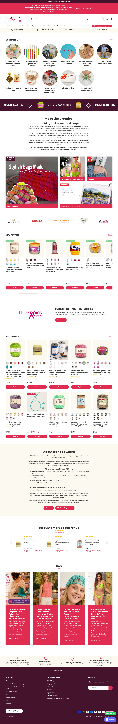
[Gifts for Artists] (68, 78)
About (8, 681)
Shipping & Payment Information (57, 684)
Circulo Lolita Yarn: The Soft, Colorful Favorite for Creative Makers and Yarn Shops (72, 614)
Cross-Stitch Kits (44, 26)
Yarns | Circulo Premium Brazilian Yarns (13, 64)
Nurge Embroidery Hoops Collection (31, 89)
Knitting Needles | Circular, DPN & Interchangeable (50, 64)
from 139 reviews (59, 532)
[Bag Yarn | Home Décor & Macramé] (104, 51)
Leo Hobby (12, 716)
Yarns (14, 26)
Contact (49, 690)
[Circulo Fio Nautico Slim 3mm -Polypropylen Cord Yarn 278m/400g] (81, 401)
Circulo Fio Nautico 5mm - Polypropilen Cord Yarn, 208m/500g (58, 373)
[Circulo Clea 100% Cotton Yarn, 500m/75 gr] (59, 401)
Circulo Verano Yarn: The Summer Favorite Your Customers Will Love (99, 614)
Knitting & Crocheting (27, 26)
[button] (111, 19)
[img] (59, 531)
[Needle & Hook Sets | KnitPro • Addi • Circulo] (86, 51)
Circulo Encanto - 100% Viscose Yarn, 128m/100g (14, 423)
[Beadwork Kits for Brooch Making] (86, 78)
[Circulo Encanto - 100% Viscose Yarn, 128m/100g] (15, 401)
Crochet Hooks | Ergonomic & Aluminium (32, 64)
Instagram (66, 490)
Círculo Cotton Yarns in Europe (15, 684)
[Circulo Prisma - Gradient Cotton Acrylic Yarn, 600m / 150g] (35, 248)
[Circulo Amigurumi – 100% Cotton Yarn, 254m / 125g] (102, 350)
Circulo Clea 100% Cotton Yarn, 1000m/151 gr (74, 269)
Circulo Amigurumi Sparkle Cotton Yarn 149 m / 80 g (94, 265)
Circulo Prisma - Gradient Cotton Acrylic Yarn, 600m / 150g (35, 265)
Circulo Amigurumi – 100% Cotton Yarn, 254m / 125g (102, 372)
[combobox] (53, 19)
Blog (7, 695)
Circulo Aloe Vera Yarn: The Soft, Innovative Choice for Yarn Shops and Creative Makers (44, 614)
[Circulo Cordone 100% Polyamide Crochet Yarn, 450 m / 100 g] (55, 248)
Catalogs (57, 26)
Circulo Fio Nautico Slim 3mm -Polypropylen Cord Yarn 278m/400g (80, 424)
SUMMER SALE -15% (93, 105)
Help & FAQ (50, 681)
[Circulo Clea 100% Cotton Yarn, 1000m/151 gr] (75, 248)
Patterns (65, 26)
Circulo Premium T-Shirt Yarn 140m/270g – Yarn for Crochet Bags (36, 373)
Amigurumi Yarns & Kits (13, 89)
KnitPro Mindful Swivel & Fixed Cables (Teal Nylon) (36, 415)
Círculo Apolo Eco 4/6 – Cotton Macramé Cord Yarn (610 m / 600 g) (102, 424)
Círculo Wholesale (11, 692)
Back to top (58, 670)
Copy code (88, 8)
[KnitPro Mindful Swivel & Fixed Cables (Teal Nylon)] (37, 401)
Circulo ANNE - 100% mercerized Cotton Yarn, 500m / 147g (14, 269)
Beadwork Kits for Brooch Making (86, 89)
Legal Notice (51, 693)
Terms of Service (52, 696)
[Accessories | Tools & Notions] (68, 51)
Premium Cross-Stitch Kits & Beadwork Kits (50, 90)
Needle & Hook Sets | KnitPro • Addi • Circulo (86, 64)
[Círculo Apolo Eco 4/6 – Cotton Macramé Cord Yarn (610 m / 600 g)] (102, 401)
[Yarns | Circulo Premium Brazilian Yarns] (13, 51)
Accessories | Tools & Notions (68, 63)
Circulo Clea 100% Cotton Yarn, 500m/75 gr (58, 423)
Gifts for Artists (68, 88)
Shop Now (49, 508)
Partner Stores (10, 698)
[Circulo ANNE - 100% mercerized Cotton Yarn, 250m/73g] (81, 350)
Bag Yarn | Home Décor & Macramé (105, 63)
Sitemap (8, 704)
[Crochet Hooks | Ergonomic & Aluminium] (31, 51)
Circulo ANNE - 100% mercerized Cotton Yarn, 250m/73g (79, 373)
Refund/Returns (52, 687)
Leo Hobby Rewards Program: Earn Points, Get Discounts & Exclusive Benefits (17, 614)
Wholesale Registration (64, 508)
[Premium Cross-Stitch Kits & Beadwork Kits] (50, 78)
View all (110, 235)
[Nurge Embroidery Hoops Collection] (31, 78)
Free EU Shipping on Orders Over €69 (59, 1)
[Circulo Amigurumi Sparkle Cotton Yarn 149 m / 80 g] (95, 248)
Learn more (61, 320)
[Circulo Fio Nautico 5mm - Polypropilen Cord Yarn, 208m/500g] (59, 350)
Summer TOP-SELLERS (48, 105)
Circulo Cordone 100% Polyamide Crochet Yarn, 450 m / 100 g (54, 269)
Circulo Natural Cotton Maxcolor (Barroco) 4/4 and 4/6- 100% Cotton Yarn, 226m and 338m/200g (15, 374)
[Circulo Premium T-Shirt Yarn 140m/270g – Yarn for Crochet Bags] (37, 350)
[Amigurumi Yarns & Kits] (13, 78)
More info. (101, 665)
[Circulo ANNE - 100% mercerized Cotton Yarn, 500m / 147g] (15, 248)
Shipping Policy (98, 716)
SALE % (8, 26)
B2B (7, 700)
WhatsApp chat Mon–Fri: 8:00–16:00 (58, 699)
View (110, 40)
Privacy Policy (88, 716)
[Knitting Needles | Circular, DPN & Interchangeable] (50, 51)
